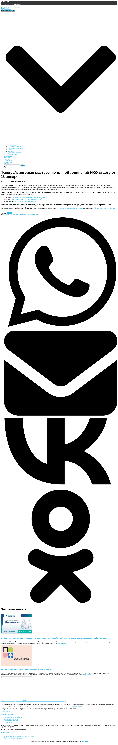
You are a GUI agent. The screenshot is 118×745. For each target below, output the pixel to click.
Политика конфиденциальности (14, 738)
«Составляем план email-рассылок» (26, 201)
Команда (10, 151)
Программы (8, 156)
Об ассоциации (12, 145)
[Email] (60, 415)
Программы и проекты (11, 720)
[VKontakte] (60, 488)
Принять (85, 741)
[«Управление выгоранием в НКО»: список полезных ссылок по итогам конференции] (16, 697)
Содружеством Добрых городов (71, 208)
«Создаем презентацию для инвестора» (27, 199)
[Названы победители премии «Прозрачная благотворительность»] (16, 665)
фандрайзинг (34, 214)
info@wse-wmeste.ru (7, 714)
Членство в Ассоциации (15, 148)
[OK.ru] (60, 602)
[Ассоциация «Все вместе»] (10, 7)
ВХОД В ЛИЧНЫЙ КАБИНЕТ (13, 4)
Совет (9, 149)
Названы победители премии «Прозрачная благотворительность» (26, 669)
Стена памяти (12, 154)
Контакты (7, 163)
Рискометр (7, 157)
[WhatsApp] (60, 330)
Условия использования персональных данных (19, 736)
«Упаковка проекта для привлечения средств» (29, 198)
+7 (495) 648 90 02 (6, 711)
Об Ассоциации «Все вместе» (13, 717)
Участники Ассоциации (15, 146)
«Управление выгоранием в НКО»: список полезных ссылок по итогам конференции (33, 701)
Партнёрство (8, 160)
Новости (7, 159)
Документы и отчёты (14, 153)
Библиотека (8, 162)
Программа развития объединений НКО (17, 214)
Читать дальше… (62, 643)
